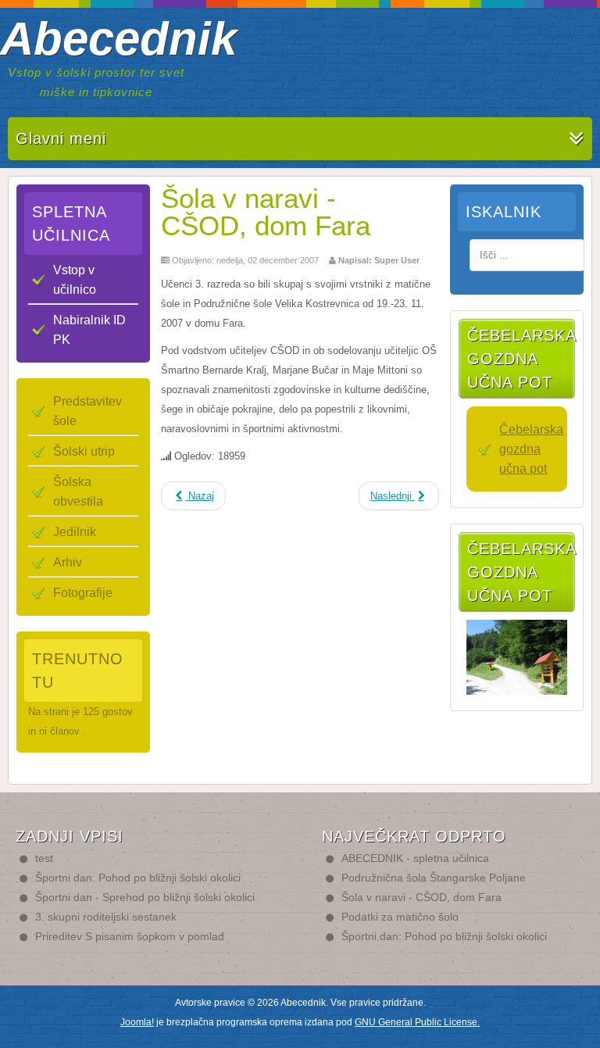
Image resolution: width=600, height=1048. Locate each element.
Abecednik (118, 39)
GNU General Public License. (417, 1022)
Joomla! (137, 1022)
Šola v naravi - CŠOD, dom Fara (265, 212)
